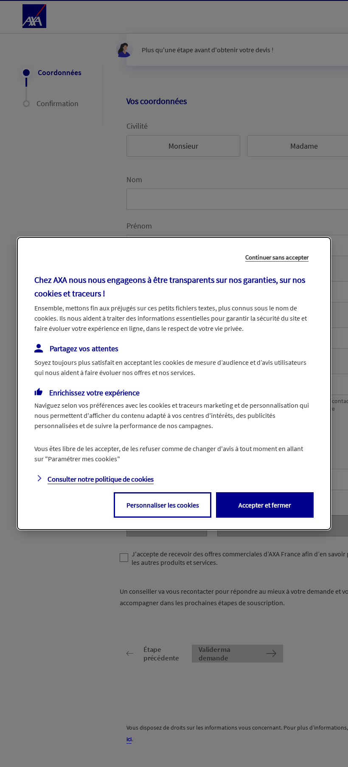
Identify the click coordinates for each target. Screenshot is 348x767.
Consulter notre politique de (101, 479)
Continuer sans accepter (277, 257)
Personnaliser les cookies (162, 505)
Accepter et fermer (265, 505)
